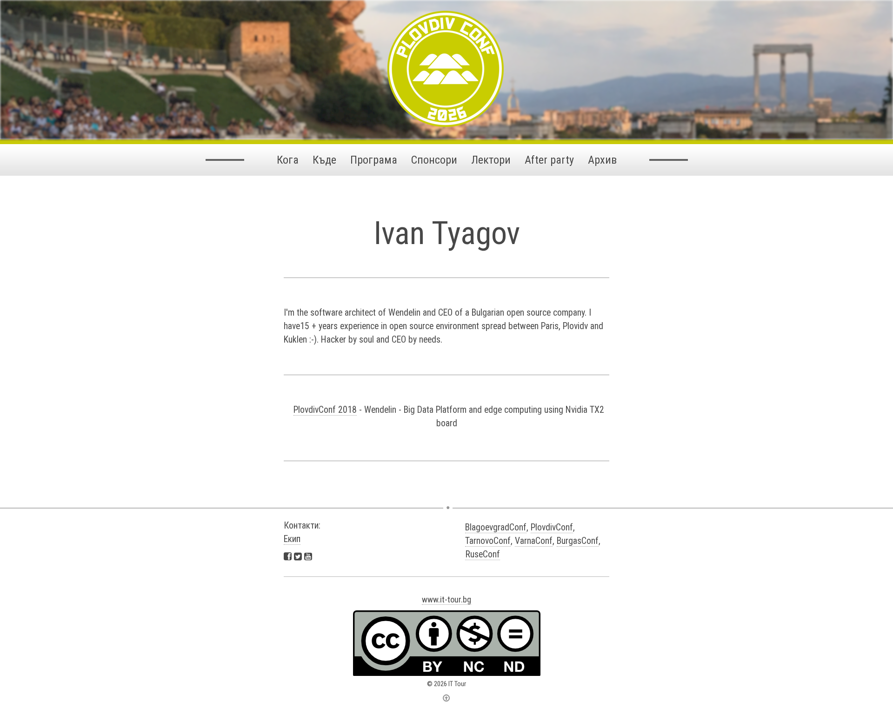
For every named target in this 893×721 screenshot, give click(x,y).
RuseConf (482, 554)
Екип (292, 539)
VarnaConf (534, 541)
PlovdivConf (552, 527)
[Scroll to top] (446, 697)
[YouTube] (308, 556)
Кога (288, 159)
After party (549, 159)
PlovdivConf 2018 (325, 409)
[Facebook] (288, 556)
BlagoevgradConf (495, 527)
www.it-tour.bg (446, 599)
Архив (602, 159)
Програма (373, 159)
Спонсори (434, 159)
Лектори (491, 159)
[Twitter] (298, 556)
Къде (324, 159)
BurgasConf (578, 541)
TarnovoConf (488, 541)
